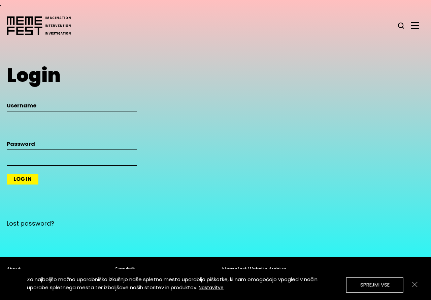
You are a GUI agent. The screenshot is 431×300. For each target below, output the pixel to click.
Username (21, 105)
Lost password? (30, 223)
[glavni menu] (414, 25)
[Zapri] (415, 284)
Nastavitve (211, 287)
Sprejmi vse (375, 284)
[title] (401, 25)
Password (21, 144)
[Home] (42, 25)
